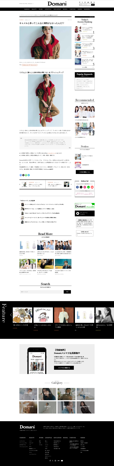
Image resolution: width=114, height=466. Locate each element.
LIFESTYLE (48, 9)
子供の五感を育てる (57, 441)
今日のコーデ (37, 15)
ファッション (25, 15)
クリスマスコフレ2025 (33, 450)
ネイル (30, 452)
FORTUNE (72, 9)
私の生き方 (47, 454)
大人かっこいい (79, 88)
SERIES (80, 9)
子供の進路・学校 (57, 448)
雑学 (40, 441)
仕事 (40, 442)
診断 (84, 81)
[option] (22, 318)
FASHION (27, 9)
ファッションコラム (23, 442)
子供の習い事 (56, 446)
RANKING (87, 9)
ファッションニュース (24, 446)
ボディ (30, 446)
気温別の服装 (79, 86)
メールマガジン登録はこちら (85, 190)
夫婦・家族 (47, 452)
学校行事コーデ (56, 442)
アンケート (84, 213)
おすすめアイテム (23, 444)
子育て (46, 448)
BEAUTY (34, 9)
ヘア (30, 444)
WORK (41, 9)
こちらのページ (51, 153)
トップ (20, 15)
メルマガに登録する (64, 367)
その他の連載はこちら (84, 172)
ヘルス (46, 446)
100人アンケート (48, 456)
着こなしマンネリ (80, 79)
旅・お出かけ (47, 450)
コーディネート (31, 15)
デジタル (40, 444)
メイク (30, 441)
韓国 (78, 84)
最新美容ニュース (32, 448)
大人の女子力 (79, 81)
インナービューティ (32, 454)
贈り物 (46, 458)
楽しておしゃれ (86, 86)
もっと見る (84, 67)
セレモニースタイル (84, 84)
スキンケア (31, 442)
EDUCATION (57, 9)
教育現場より (56, 444)
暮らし (46, 441)
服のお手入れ (90, 81)
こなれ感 (86, 79)
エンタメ (46, 444)
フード (46, 442)
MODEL (65, 9)
